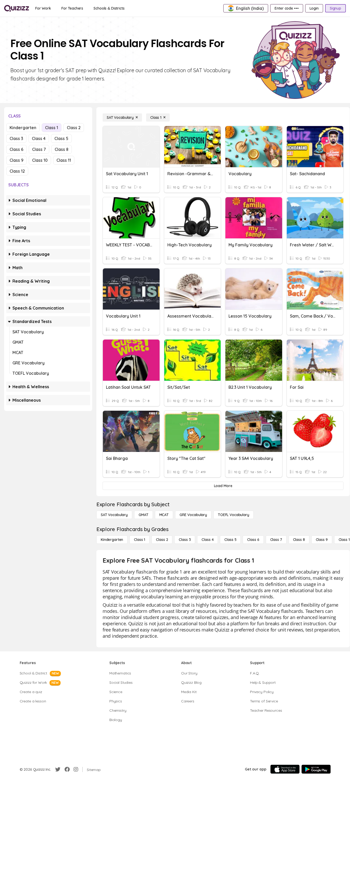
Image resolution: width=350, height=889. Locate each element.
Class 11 (63, 160)
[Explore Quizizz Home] (16, 8)
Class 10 (40, 160)
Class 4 (39, 138)
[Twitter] (57, 769)
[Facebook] (67, 769)
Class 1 (51, 127)
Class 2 (74, 127)
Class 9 (16, 160)
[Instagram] (76, 769)
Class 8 (61, 149)
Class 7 (39, 149)
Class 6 (16, 149)
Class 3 (16, 138)
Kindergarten (23, 127)
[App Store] (284, 769)
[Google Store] (316, 769)
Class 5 (61, 138)
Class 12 (17, 171)
